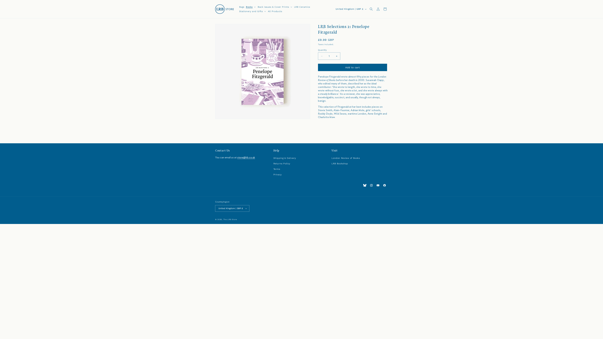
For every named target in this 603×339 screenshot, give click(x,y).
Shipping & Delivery (284, 158)
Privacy (277, 174)
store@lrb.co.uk (246, 157)
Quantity (322, 50)
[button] (251, 7)
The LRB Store (230, 219)
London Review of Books (345, 158)
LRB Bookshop (339, 163)
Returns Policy (281, 163)
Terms (276, 169)
